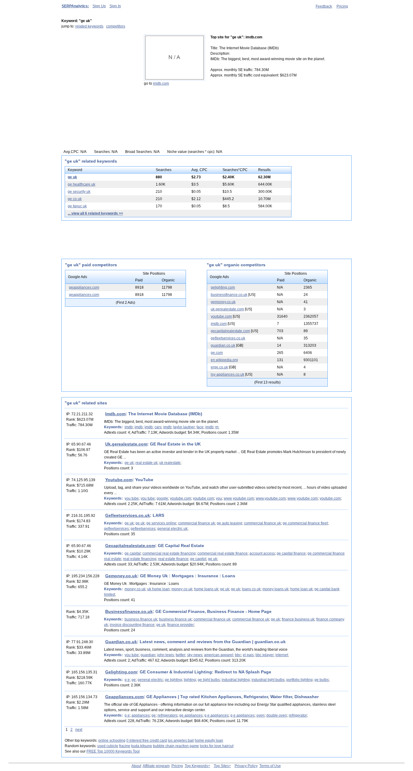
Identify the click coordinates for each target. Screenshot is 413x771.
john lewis (165, 655)
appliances (141, 715)
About (136, 766)
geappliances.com (84, 287)
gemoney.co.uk (223, 302)
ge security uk (79, 192)
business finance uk (141, 619)
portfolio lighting (299, 680)
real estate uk (146, 463)
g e (127, 680)
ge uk (72, 177)
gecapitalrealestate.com (230, 331)
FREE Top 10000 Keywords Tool (113, 751)
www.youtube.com (271, 498)
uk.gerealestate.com (227, 309)
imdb (129, 427)
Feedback (324, 6)
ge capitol (198, 559)
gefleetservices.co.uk (228, 338)
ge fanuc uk (77, 206)
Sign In (115, 6)
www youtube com (239, 498)
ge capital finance (291, 553)
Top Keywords (196, 766)
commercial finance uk (196, 523)
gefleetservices (116, 528)
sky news (194, 655)
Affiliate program (156, 766)
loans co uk (251, 589)
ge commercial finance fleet (305, 523)
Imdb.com (115, 413)
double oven (276, 715)
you (219, 498)
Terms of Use (270, 766)
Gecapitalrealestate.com (130, 545)
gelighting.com (223, 287)
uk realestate (169, 463)
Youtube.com (118, 479)
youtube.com (221, 316)
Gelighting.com (121, 671)
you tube (132, 498)
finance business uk (298, 619)
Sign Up (99, 6)
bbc (238, 655)
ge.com (217, 353)
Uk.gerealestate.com (126, 444)
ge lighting (173, 680)
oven (260, 715)
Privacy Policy (246, 766)
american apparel (218, 655)
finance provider (180, 625)
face (200, 427)
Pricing (342, 6)
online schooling (111, 740)
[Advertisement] (99, 72)
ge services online (161, 523)
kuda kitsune (141, 746)
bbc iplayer (264, 655)
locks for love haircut (216, 746)
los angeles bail (181, 740)
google (162, 498)
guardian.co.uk (223, 345)
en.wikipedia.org (224, 360)
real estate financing (139, 559)
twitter (180, 655)
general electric (150, 680)
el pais (248, 655)
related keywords (89, 26)
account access (262, 553)
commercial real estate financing (169, 553)
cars (157, 427)
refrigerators (167, 715)
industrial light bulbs (268, 680)
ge (134, 680)
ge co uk (75, 199)
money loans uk (275, 589)
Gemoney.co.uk (121, 575)
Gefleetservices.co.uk (127, 515)
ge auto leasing (229, 523)
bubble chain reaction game (176, 746)
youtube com (203, 498)
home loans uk (206, 589)
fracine (124, 746)
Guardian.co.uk (121, 641)
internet (281, 655)
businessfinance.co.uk (229, 295)
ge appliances (191, 715)
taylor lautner (184, 427)
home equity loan (209, 740)
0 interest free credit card (146, 740)
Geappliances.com (124, 696)
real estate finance (173, 559)
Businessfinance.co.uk (129, 611)
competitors (115, 26)
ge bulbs (321, 680)
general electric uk (172, 528)
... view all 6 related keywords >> (95, 213)
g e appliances (216, 715)
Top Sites (221, 766)
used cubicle (107, 746)
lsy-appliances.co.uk (227, 374)
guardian (148, 655)
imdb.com (161, 83)
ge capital (133, 553)
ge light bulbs (209, 680)
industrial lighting (236, 680)
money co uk (135, 589)
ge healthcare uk (81, 184)
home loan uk (301, 589)
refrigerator (298, 715)
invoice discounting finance (132, 625)
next (78, 729)
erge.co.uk (219, 367)
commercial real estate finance (222, 553)
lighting (190, 680)
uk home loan (158, 589)
